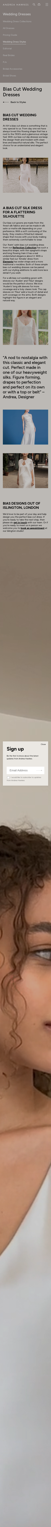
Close (43, 744)
